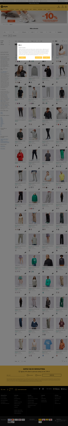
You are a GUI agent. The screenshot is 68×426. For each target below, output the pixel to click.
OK (46, 57)
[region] (34, 52)
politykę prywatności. (41, 54)
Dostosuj (22, 57)
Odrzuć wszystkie (38, 57)
